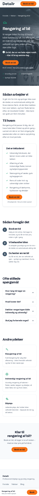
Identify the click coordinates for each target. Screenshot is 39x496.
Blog (22, 484)
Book (32, 492)
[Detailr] (9, 3)
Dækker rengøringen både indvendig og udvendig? (17, 311)
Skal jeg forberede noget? (17, 320)
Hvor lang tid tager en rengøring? (15, 292)
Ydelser (13, 16)
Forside (5, 16)
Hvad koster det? (13, 301)
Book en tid (28, 3)
